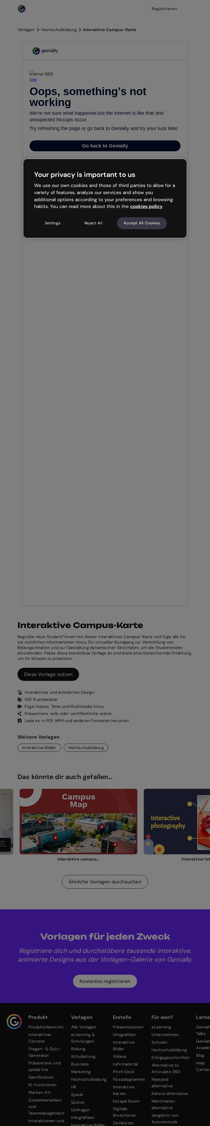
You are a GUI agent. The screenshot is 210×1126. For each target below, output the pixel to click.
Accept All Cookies (142, 223)
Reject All (93, 223)
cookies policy (146, 206)
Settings (53, 223)
